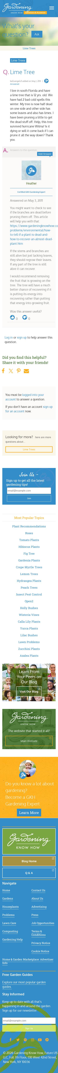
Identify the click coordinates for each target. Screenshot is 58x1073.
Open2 (29, 601)
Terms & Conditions (38, 933)
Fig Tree (29, 553)
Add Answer (45, 153)
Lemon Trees (29, 574)
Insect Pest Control (29, 594)
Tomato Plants (29, 540)
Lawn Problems (29, 642)
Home (6, 890)
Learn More (29, 812)
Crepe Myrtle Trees (29, 567)
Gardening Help (12, 939)
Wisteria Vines (29, 615)
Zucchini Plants (29, 649)
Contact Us (38, 890)
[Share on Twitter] (11, 370)
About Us (37, 898)
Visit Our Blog (29, 691)
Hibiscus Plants (29, 547)
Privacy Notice (40, 943)
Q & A (29, 873)
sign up (22, 337)
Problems (8, 915)
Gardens (7, 898)
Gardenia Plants (29, 560)
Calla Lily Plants (29, 621)
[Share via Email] (26, 370)
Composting (10, 931)
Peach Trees (29, 587)
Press (34, 915)
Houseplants (10, 906)
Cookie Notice (40, 951)
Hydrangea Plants (29, 581)
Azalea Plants (29, 655)
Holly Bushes (29, 608)
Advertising (39, 906)
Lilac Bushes (29, 635)
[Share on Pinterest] (18, 370)
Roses (29, 533)
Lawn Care (9, 923)
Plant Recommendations (29, 526)
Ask (36, 34)
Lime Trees (29, 48)
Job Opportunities (42, 923)
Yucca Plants (29, 628)
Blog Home (29, 861)
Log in (9, 337)
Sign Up (29, 1028)
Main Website (29, 741)
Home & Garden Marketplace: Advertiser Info (27, 961)
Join (29, 498)
